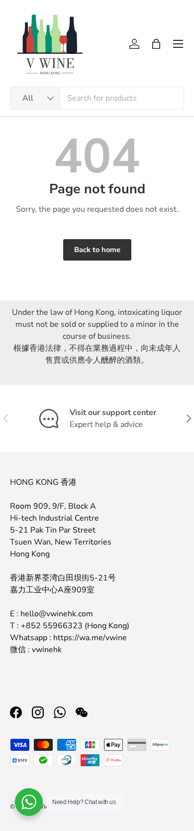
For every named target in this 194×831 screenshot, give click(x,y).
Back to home (97, 250)
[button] (156, 44)
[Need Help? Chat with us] (29, 802)
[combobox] (97, 98)
